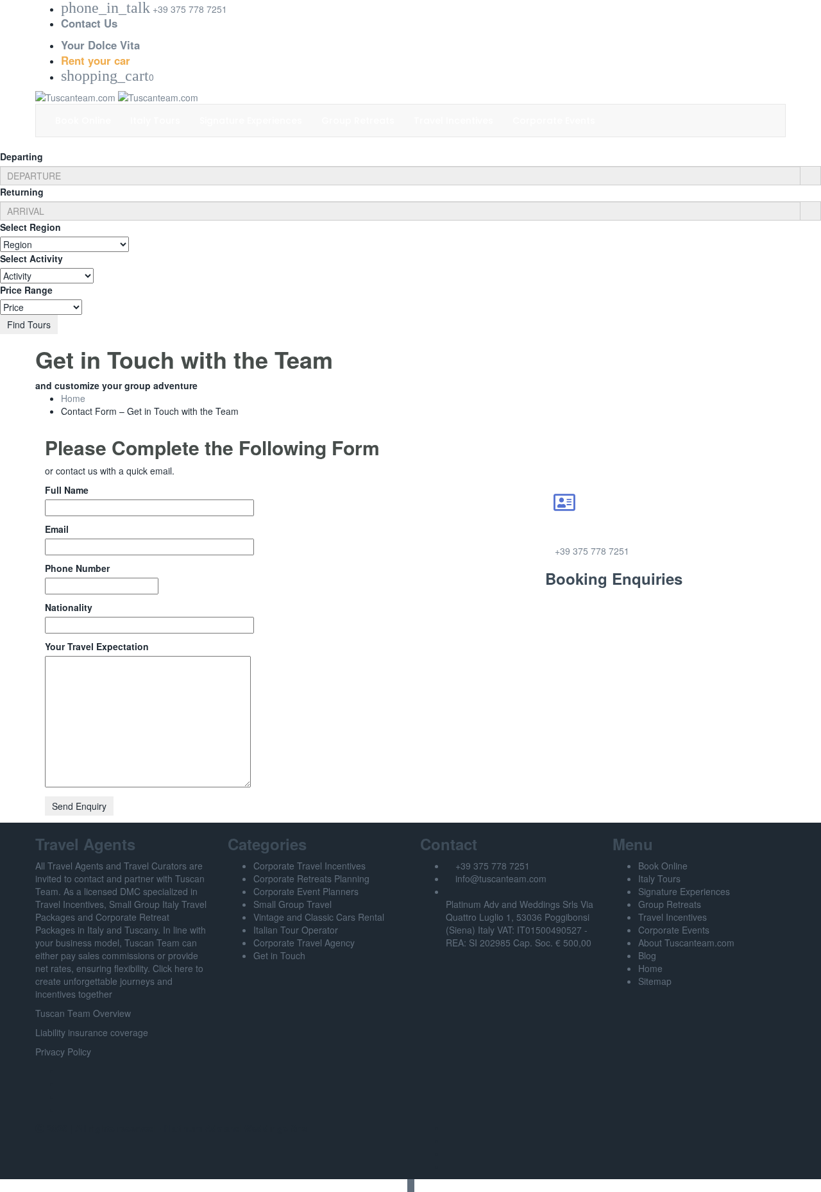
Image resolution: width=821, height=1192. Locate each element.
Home (73, 398)
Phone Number (77, 568)
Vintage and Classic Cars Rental (318, 917)
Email (57, 529)
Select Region (30, 227)
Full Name (67, 489)
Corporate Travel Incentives (309, 865)
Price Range (26, 289)
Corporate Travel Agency (304, 942)
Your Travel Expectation (97, 646)
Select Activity (31, 258)
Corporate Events (553, 120)
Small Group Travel (292, 904)
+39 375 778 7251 (592, 550)
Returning (22, 191)
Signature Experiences (250, 120)
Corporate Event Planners (306, 891)
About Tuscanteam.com (686, 942)
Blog (647, 955)
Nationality (68, 607)
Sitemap (655, 981)
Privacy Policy (63, 1051)
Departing (21, 156)
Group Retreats (357, 120)
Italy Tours (155, 120)
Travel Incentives (453, 120)
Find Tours (29, 324)
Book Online (83, 120)
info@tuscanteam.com (500, 878)
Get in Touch (279, 955)
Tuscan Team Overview (83, 1013)
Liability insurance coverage (91, 1032)
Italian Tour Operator (295, 929)
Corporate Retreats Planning (311, 878)
